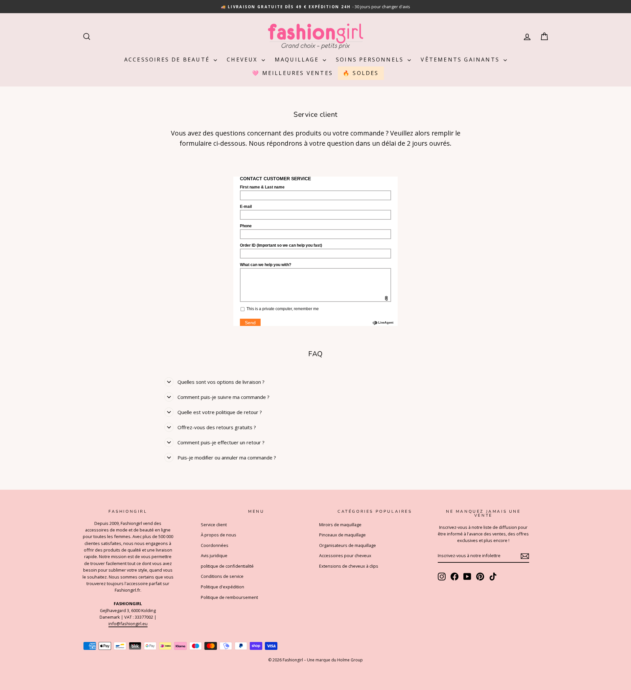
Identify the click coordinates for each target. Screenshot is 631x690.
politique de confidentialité (227, 566)
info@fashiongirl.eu (128, 624)
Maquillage (298, 59)
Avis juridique (214, 555)
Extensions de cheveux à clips (348, 566)
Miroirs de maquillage (340, 525)
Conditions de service (222, 576)
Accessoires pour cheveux (345, 555)
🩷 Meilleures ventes (292, 73)
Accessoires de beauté (168, 59)
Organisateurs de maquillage (347, 545)
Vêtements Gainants (461, 59)
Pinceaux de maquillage (342, 535)
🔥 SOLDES (361, 73)
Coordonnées (214, 545)
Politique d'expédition (222, 587)
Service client (214, 525)
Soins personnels (371, 59)
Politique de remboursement (229, 597)
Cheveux (243, 59)
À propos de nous (218, 535)
